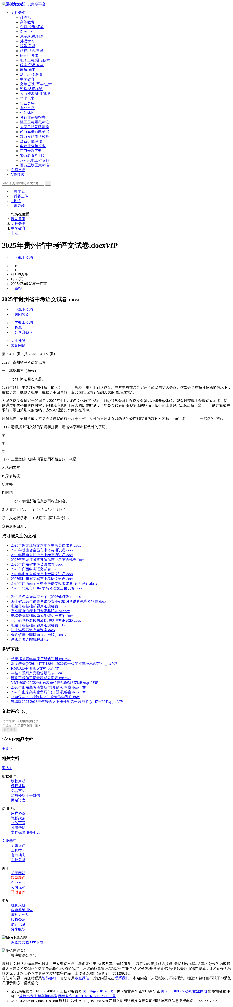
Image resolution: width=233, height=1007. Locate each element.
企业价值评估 (31, 141)
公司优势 (18, 887)
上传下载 (18, 823)
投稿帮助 (18, 828)
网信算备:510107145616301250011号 (87, 996)
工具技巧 (18, 850)
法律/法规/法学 (32, 51)
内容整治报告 (22, 910)
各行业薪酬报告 (33, 117)
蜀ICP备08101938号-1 (100, 991)
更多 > (7, 749)
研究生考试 (29, 55)
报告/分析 (27, 46)
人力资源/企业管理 (35, 94)
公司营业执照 (196, 991)
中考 (14, 233)
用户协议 (18, 813)
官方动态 (18, 855)
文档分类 (18, 13)
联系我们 (18, 878)
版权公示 (18, 919)
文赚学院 (9, 841)
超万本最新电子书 (34, 132)
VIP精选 (17, 175)
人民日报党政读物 (34, 127)
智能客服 (49, 978)
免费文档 (18, 170)
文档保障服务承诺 (25, 832)
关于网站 (18, 873)
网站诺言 (18, 800)
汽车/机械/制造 (32, 36)
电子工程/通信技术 (35, 60)
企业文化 (18, 882)
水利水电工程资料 (34, 160)
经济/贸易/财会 (32, 65)
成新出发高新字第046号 (38, 996)
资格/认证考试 (31, 89)
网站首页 (18, 219)
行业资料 (27, 103)
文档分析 (18, 860)
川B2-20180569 (172, 991)
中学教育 (27, 79)
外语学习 (27, 41)
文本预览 (20, 341)
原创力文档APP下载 (27, 942)
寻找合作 (18, 892)
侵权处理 (18, 786)
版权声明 (18, 781)
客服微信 (82, 978)
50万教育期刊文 (33, 155)
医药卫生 (27, 32)
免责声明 (18, 791)
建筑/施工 (27, 70)
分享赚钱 (18, 929)
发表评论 (9, 729)
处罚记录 (18, 924)
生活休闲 (27, 113)
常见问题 (18, 345)
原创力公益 (20, 915)
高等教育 (27, 22)
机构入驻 (18, 905)
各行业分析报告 (33, 146)
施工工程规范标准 (34, 122)
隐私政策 (18, 818)
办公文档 (27, 108)
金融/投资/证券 (32, 27)
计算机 (25, 17)
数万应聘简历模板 (34, 136)
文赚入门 (18, 845)
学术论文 (27, 98)
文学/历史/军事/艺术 (36, 84)
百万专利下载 (31, 151)
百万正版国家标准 (34, 165)
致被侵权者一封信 (25, 795)
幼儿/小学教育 (31, 74)
